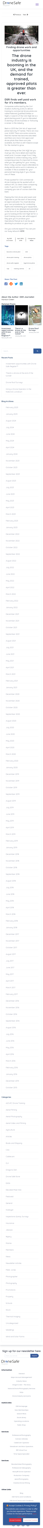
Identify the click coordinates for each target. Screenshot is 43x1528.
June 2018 (10, 894)
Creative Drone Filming (21, 1483)
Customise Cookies (30, 1520)
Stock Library (21, 1418)
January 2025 (12, 414)
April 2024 (10, 447)
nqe (8, 268)
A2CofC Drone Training (15, 1103)
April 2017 (10, 981)
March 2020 (11, 754)
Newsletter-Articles (13, 1263)
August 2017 (11, 954)
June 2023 (10, 494)
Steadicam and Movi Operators (21, 1446)
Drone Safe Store (13, 1176)
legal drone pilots (29, 263)
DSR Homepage (21, 1406)
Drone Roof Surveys (34, 329)
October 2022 (11, 547)
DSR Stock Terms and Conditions (21, 1501)
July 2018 (10, 887)
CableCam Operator (21, 1443)
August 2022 (11, 561)
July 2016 (10, 1034)
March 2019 (10, 834)
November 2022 (13, 541)
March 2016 (10, 1061)
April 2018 (10, 907)
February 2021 (12, 681)
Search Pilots (21, 1414)
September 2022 (13, 554)
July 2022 (10, 567)
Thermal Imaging (13, 1316)
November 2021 (12, 621)
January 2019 (11, 847)
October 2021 (11, 627)
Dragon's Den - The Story (21, 1385)
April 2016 (10, 1054)
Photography (11, 1283)
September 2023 (13, 474)
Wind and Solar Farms (15, 1336)
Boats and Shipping (14, 1143)
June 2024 (10, 434)
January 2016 (11, 1074)
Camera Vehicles (21, 1439)
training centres (19, 268)
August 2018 (11, 881)
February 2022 (12, 601)
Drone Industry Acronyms (21, 1396)
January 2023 (11, 527)
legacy (8, 1236)
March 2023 (11, 514)
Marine (9, 1243)
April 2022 (10, 587)
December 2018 (12, 854)
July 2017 (10, 961)
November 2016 (12, 1007)
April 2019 (10, 827)
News (31, 240)
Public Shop (21, 1425)
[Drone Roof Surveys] (8, 315)
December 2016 (12, 1001)
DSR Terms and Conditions (21, 1497)
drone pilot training (13, 257)
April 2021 (10, 667)
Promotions (10, 1290)
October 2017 (11, 947)
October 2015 (11, 1087)
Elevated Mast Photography (21, 1464)
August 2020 (11, 721)
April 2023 (10, 507)
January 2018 (11, 927)
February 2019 (12, 841)
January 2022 (12, 607)
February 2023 (12, 521)
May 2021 (10, 661)
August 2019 (11, 801)
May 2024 (10, 441)
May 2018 (10, 901)
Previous (18, 15)
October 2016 (11, 1014)
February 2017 (12, 994)
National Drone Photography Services (21, 1389)
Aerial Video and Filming (16, 1123)
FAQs (21, 1392)
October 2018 (11, 867)
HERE (22, 231)
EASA (8, 1183)
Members (10, 1250)
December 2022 (12, 534)
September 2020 (13, 714)
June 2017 (10, 967)
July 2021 (10, 647)
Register (34, 1356)
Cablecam (10, 1156)
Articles (9, 1136)
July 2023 (10, 487)
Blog (21, 1493)
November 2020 (13, 701)
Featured (9, 1196)
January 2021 (11, 687)
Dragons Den (11, 1170)
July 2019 (10, 807)
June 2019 (10, 814)
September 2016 (13, 1021)
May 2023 (10, 501)
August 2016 (11, 1027)
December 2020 (12, 694)
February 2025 (12, 407)
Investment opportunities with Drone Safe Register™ (7, 332)
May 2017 (10, 974)
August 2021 (11, 641)
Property (9, 1296)
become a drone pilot (13, 252)
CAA (26, 252)
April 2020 (10, 747)
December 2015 (12, 1081)
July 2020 (10, 727)
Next (24, 15)
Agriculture (10, 1130)
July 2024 (10, 427)
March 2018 (10, 914)
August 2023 (11, 481)
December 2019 (12, 774)
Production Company (21, 1475)
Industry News (21, 1381)
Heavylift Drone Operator (21, 1472)
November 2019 (12, 781)
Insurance (10, 1223)
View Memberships (21, 1410)
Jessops (9, 1230)
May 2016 (10, 1047)
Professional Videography (21, 1468)
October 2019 (11, 787)
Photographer (12, 1276)
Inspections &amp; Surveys (17, 1216)
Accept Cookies (15, 1520)
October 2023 (11, 467)
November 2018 (12, 861)
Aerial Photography (14, 1116)
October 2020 (12, 707)
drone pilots (27, 257)
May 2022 (10, 581)
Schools (9, 1303)
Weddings (10, 1330)
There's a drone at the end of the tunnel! (20, 331)
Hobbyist (9, 1210)
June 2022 (10, 574)
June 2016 (10, 1041)
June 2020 (10, 734)
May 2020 (10, 741)
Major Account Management (21, 1377)
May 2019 (10, 821)
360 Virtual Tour (21, 1450)
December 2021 (12, 614)
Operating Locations (21, 1421)
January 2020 (12, 767)
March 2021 (10, 674)
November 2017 (12, 941)
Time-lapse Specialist (21, 1454)
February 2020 (12, 761)
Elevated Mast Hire (13, 1190)
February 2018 (12, 921)
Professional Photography (21, 1435)
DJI (7, 1163)
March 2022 (11, 594)
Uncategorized (12, 1323)
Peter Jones (11, 1270)
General (9, 1203)
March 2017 (10, 987)
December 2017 (12, 934)
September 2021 (13, 634)
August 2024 (11, 421)
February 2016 (12, 1067)
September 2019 (13, 794)
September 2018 (13, 874)
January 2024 (11, 454)
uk (29, 268)
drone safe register (13, 263)
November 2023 (12, 461)
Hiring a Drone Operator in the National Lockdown (18, 390)
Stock (8, 1310)
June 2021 (10, 654)
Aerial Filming (11, 1110)
